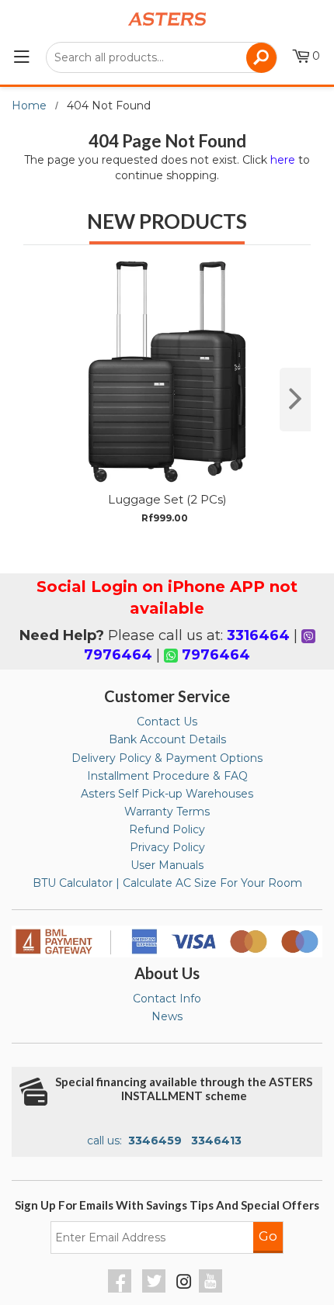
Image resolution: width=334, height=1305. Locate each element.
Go (268, 1236)
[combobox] (161, 57)
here (282, 160)
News (167, 1016)
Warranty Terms (167, 812)
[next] (295, 399)
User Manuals (167, 865)
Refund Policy (167, 829)
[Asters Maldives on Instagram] (184, 1284)
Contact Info (167, 999)
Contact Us (167, 722)
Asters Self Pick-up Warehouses (167, 794)
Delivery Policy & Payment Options (167, 758)
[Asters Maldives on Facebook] (121, 1289)
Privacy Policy (167, 847)
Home (29, 105)
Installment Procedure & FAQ (167, 776)
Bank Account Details (167, 739)
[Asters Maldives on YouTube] (212, 1289)
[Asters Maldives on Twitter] (155, 1289)
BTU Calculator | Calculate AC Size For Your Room (167, 883)
